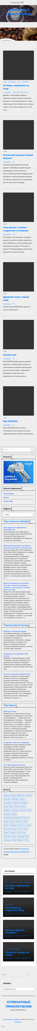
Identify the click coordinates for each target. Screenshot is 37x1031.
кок (16, 806)
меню (6, 821)
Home (3, 1026)
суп (19, 832)
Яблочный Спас (10, 711)
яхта (26, 840)
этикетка (7, 840)
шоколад (21, 836)
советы (13, 832)
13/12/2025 (9, 913)
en (14, 162)
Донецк (6, 795)
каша (6, 806)
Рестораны (25, 82)
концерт (15, 810)
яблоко (20, 840)
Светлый (7, 799)
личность (26, 817)
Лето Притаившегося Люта (14, 765)
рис (20, 829)
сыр (23, 832)
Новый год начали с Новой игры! (17, 674)
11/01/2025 (9, 958)
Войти (6, 497)
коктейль (22, 806)
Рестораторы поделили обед (14, 909)
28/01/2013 (7, 234)
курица (14, 814)
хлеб (14, 836)
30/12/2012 (7, 358)
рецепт (15, 829)
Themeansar (18, 1022)
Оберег (11, 705)
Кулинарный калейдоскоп (13, 949)
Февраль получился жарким (15, 631)
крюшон (7, 814)
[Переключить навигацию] (34, 24)
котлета (22, 810)
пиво (25, 821)
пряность (22, 825)
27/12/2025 (7, 92)
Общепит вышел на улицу (17, 953)
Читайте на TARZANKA (18, 521)
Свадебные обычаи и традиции (16, 742)
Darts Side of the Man (18, 625)
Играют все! (9, 355)
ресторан (7, 829)
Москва (29, 795)
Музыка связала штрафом (14, 931)
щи (27, 836)
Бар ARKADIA (10, 421)
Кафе (18, 82)
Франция (15, 799)
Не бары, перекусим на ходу (17, 886)
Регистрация (9, 493)
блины (22, 799)
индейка (24, 803)
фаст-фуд (7, 836)
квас (11, 806)
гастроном (7, 803)
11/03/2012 (7, 425)
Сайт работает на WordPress (12, 1019)
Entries (8, 501)
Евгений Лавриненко (21, 92)
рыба (25, 829)
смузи (6, 832)
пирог (6, 825)
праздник (13, 825)
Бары (5, 82)
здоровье (16, 803)
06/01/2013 (7, 304)
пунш (29, 825)
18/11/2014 (7, 162)
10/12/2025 (9, 936)
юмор (14, 840)
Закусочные (12, 82)
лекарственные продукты (12, 817)
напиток (18, 821)
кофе (29, 810)
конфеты (7, 810)
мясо (12, 821)
